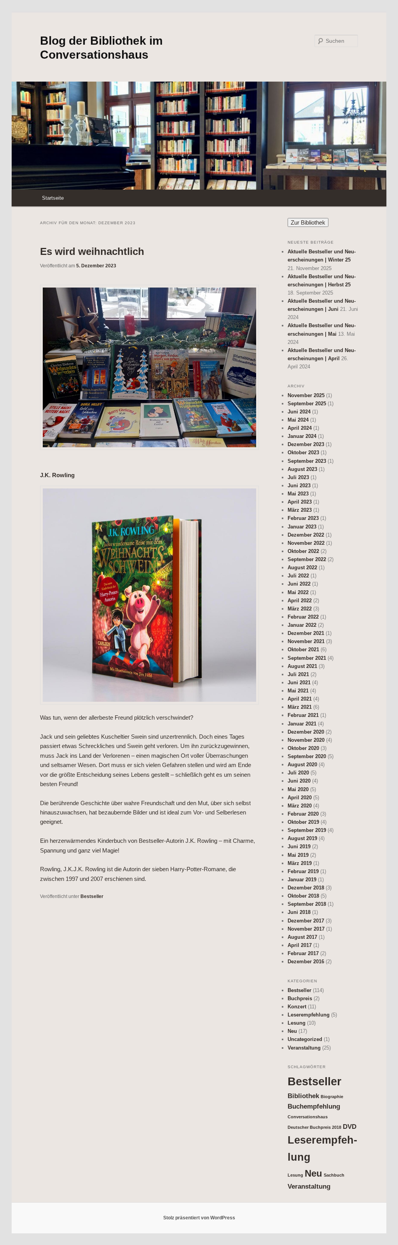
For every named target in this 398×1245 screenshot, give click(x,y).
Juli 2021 (298, 674)
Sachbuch (334, 1175)
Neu (292, 1031)
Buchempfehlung (314, 1106)
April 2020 (300, 797)
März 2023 (300, 510)
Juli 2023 (298, 477)
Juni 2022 (299, 584)
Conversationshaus (308, 1116)
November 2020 (306, 740)
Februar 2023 (303, 518)
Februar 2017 (303, 953)
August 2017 (302, 937)
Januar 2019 (302, 879)
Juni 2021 (299, 682)
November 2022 (306, 543)
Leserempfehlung (309, 1015)
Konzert (297, 1007)
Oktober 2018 (303, 896)
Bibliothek (303, 1096)
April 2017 (300, 945)
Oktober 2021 (303, 649)
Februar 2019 (303, 871)
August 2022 (302, 567)
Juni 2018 (299, 912)
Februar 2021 (303, 715)
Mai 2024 (298, 420)
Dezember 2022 (306, 535)
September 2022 (307, 559)
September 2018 (307, 904)
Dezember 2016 (306, 961)
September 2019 (307, 830)
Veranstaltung (304, 1048)
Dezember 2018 (306, 888)
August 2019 (302, 838)
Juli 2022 (298, 576)
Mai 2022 (298, 592)
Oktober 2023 (303, 452)
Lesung (296, 1023)
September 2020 (307, 756)
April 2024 (300, 428)
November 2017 (306, 929)
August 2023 (302, 469)
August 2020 (302, 764)
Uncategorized (305, 1039)
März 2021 (300, 707)
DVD (349, 1126)
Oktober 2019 (303, 822)
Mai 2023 (298, 494)
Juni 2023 (299, 485)
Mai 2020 (298, 789)
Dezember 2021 (306, 633)
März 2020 (300, 806)
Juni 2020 (299, 781)
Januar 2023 (302, 527)
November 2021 (306, 641)
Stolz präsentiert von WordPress (199, 1218)
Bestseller (91, 896)
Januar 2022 (302, 625)
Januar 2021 (302, 724)
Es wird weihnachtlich (92, 251)
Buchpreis (300, 998)
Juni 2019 (299, 846)
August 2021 (302, 666)
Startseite (53, 198)
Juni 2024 (299, 412)
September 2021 (307, 658)
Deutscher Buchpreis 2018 (314, 1127)
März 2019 (300, 863)
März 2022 (300, 609)
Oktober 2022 (303, 551)
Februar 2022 (303, 617)
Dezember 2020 (306, 732)
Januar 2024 (302, 436)
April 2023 (300, 502)
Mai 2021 (298, 691)
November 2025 (306, 395)
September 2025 (307, 403)
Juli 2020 (298, 773)
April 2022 (300, 600)
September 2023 (307, 461)
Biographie (332, 1096)
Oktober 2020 (303, 748)
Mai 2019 (298, 855)
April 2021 (300, 699)
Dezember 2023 (306, 444)
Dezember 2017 (306, 921)
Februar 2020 (303, 814)
